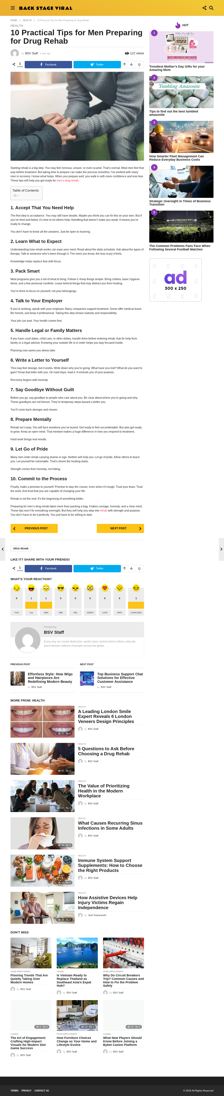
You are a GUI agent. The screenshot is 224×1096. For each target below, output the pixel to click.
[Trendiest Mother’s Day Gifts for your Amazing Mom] (181, 47)
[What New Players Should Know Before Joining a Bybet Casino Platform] (123, 1015)
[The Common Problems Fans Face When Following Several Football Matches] (181, 227)
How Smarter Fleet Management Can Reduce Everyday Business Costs (176, 158)
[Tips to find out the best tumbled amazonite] (181, 92)
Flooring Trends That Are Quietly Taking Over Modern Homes (29, 979)
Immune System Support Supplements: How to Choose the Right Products (110, 865)
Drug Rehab (20, 548)
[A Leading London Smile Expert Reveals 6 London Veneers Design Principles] (42, 722)
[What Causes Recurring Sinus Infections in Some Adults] (42, 833)
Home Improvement (20, 971)
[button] (12, 7)
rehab (103, 510)
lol (31, 613)
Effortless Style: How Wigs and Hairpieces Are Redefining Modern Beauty (50, 678)
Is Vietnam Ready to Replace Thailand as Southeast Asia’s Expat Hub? (74, 980)
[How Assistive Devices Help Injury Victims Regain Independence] (42, 908)
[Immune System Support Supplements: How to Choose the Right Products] (42, 871)
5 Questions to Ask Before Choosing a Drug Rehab (106, 751)
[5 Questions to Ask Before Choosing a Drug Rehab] (42, 759)
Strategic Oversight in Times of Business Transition (180, 202)
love (104, 613)
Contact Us (41, 1090)
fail (75, 613)
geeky (90, 613)
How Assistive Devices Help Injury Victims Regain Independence (107, 902)
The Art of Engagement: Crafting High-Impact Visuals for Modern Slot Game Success (28, 1043)
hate (119, 613)
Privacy (26, 1090)
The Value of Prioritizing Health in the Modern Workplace (104, 790)
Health (16, 25)
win (61, 613)
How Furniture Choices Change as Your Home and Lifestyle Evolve (77, 1041)
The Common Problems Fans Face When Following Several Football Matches (179, 247)
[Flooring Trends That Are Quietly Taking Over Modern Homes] (30, 953)
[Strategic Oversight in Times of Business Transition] (181, 182)
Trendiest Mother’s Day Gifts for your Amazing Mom (177, 68)
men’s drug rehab (67, 180)
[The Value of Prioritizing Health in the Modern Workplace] (42, 796)
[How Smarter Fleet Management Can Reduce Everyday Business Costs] (181, 137)
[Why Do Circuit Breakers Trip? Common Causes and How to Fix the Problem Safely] (123, 953)
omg (46, 613)
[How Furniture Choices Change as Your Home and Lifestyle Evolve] (77, 1015)
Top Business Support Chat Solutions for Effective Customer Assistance (120, 678)
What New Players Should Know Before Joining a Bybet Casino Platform (122, 1041)
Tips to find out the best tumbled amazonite (173, 113)
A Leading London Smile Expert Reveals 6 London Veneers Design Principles (106, 716)
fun (17, 613)
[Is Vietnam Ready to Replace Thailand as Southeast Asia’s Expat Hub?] (77, 953)
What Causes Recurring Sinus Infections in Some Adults (110, 825)
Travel (60, 971)
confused (136, 613)
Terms (14, 1090)
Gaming (14, 1034)
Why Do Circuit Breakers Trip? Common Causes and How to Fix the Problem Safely (123, 980)
